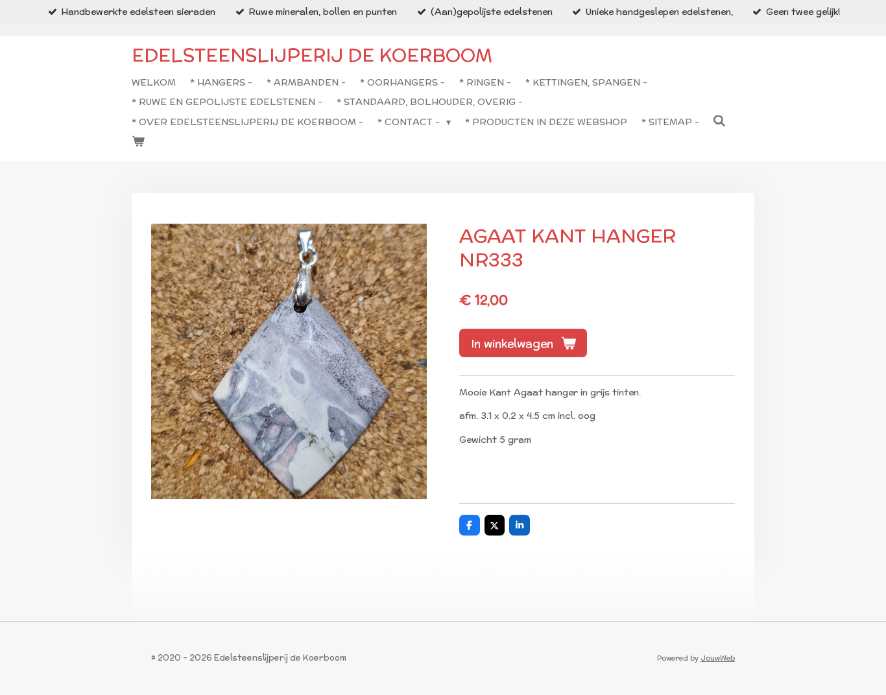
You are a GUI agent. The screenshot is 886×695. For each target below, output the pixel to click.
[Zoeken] (720, 121)
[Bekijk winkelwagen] (138, 141)
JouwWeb (717, 658)
